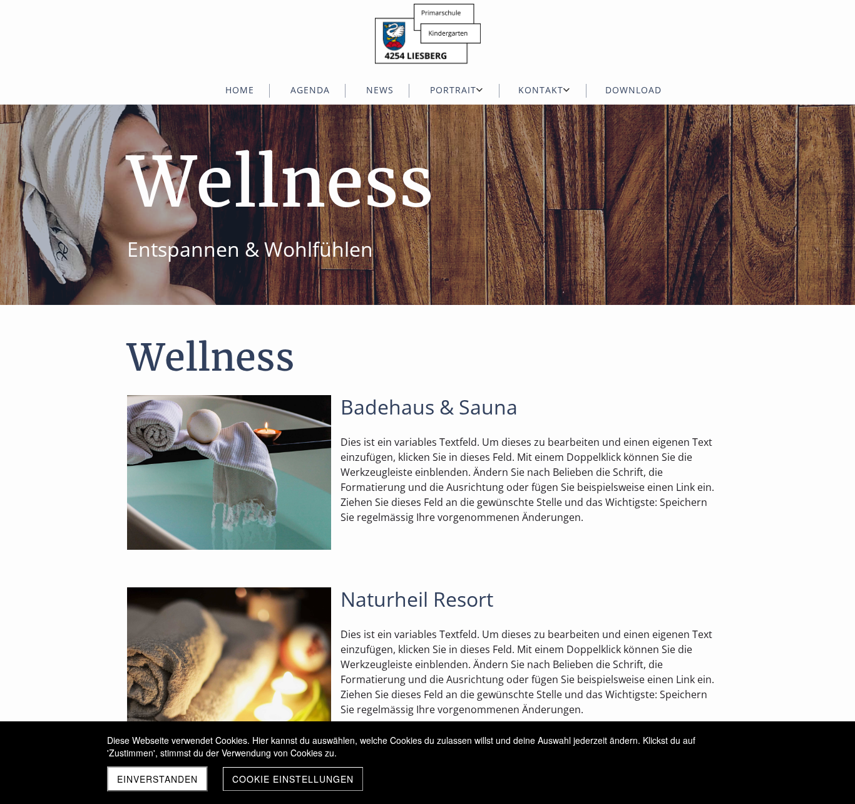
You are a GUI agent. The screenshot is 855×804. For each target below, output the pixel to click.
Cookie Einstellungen (293, 779)
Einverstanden (157, 779)
